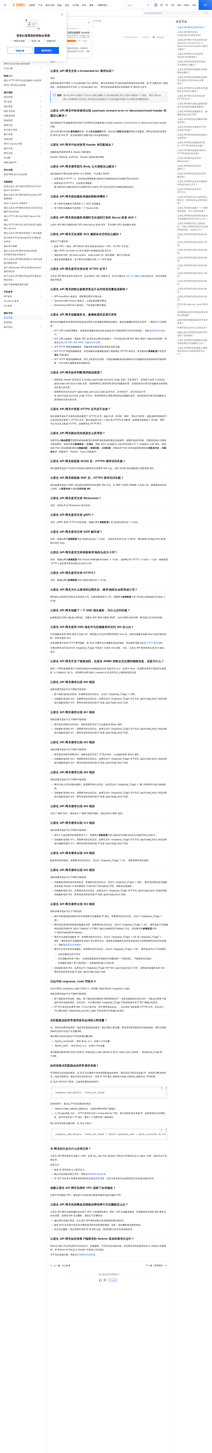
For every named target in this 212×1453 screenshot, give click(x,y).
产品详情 (145, 37)
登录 (205, 5)
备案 (179, 5)
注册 (194, 5)
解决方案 (50, 5)
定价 (67, 5)
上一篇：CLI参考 (62, 1265)
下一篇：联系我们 (154, 1265)
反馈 (114, 1280)
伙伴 (84, 5)
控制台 (186, 5)
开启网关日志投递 (97, 1173)
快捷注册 (20, 50)
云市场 (75, 5)
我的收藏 (160, 37)
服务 (91, 5)
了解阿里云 (102, 5)
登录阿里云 (46, 50)
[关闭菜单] (5, 5)
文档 (172, 5)
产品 (40, 5)
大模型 (32, 5)
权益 (59, 5)
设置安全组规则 (73, 944)
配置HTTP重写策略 (152, 642)
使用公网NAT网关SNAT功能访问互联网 (80, 342)
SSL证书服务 (133, 275)
